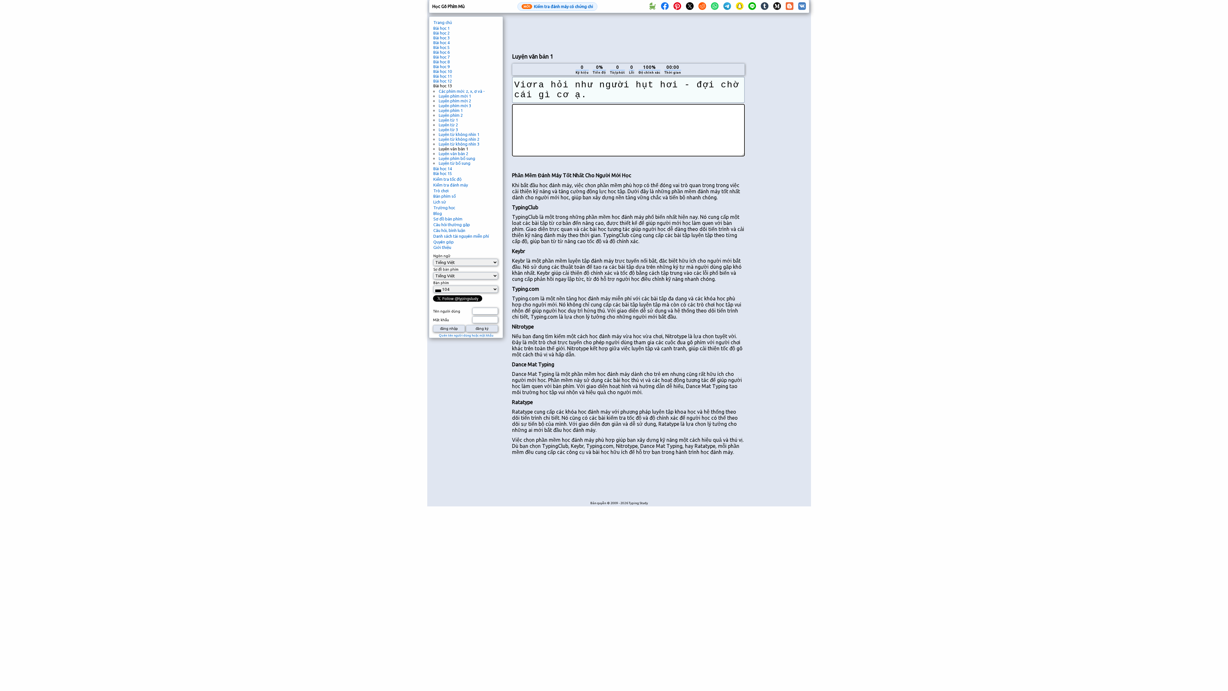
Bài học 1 (441, 28)
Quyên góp (443, 242)
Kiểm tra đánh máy (450, 185)
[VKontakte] (802, 6)
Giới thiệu (442, 247)
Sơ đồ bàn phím (447, 219)
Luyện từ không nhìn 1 (459, 134)
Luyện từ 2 (448, 125)
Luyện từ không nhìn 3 (459, 144)
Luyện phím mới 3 (455, 105)
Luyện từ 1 (448, 120)
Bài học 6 (441, 52)
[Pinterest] (677, 6)
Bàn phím (441, 283)
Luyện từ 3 (448, 129)
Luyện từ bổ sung (454, 163)
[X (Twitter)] (690, 6)
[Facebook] (665, 6)
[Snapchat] (740, 6)
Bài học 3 (441, 38)
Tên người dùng (446, 311)
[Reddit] (702, 6)
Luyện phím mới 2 (455, 101)
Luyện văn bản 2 (453, 153)
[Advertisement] (628, 32)
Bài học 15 (442, 173)
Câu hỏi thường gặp (451, 224)
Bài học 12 (442, 81)
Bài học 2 (441, 33)
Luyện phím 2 (451, 115)
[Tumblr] (764, 6)
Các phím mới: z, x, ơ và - (462, 91)
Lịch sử (439, 202)
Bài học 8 (441, 62)
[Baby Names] (652, 6)
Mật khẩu (441, 320)
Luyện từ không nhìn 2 (459, 139)
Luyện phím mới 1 (455, 96)
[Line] (752, 6)
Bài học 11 (442, 76)
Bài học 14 (442, 168)
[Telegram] (727, 6)
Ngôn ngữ (441, 256)
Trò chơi (441, 190)
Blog (437, 213)
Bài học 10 (442, 71)
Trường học (444, 207)
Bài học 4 (441, 42)
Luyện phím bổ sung (457, 158)
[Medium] (777, 6)
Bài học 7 (441, 57)
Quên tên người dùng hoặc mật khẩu (466, 335)
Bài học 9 (441, 66)
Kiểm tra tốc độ (447, 179)
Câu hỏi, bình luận (449, 230)
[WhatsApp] (715, 6)
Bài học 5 (441, 47)
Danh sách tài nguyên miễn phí (461, 236)
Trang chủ (442, 22)
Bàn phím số (444, 196)
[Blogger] (789, 6)
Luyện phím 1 (451, 110)
